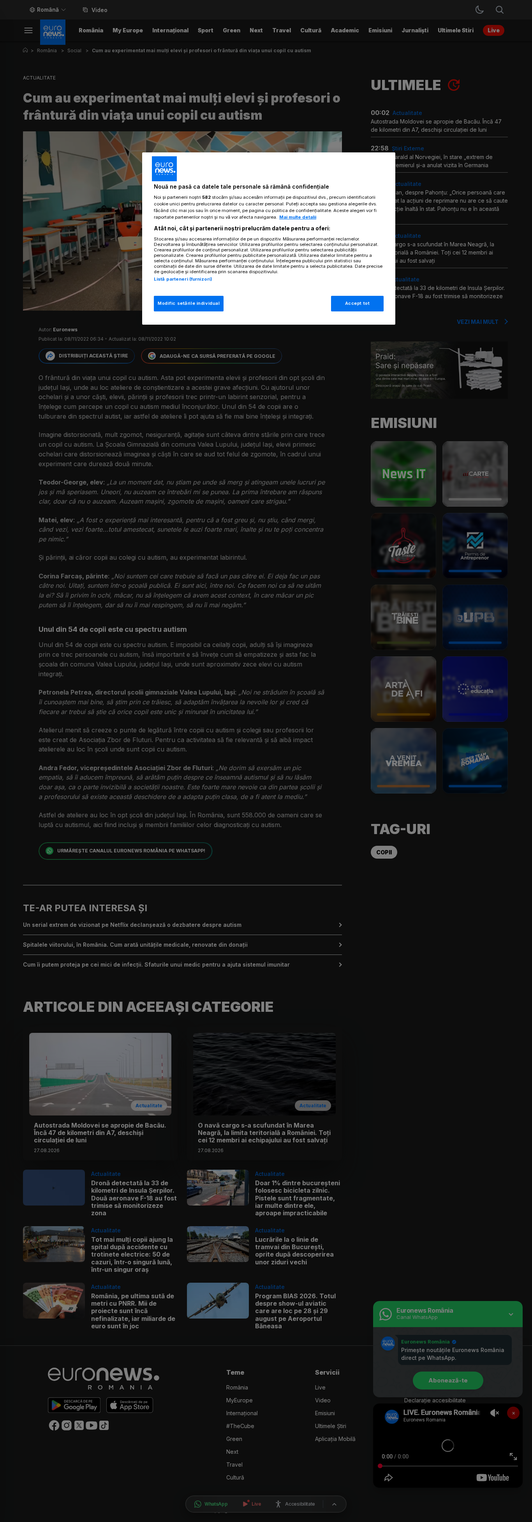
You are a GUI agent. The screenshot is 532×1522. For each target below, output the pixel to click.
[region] (268, 238)
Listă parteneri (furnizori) (183, 279)
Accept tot (357, 303)
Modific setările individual (189, 303)
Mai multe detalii (297, 217)
